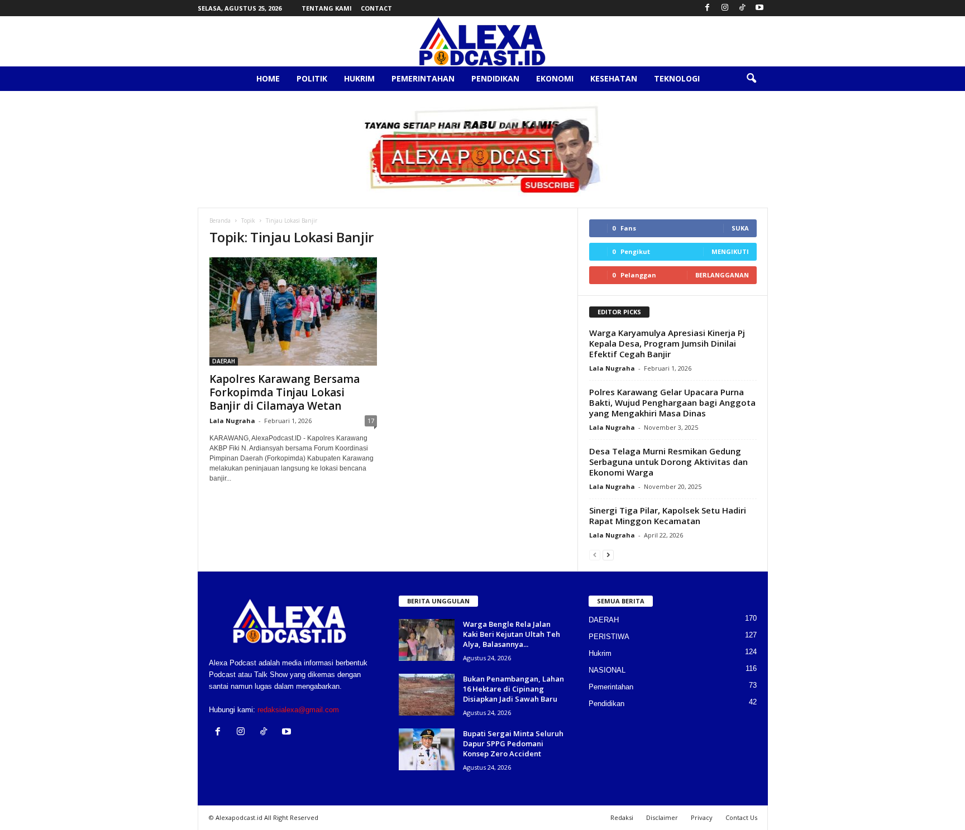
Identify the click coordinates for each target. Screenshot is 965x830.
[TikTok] (742, 8)
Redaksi (621, 817)
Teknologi (677, 78)
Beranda (220, 220)
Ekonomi (555, 78)
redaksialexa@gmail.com (298, 710)
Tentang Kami (327, 8)
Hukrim (359, 78)
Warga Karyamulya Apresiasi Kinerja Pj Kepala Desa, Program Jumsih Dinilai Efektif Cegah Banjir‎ (667, 343)
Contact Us (741, 817)
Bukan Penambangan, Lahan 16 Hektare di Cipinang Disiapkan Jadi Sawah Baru (513, 689)
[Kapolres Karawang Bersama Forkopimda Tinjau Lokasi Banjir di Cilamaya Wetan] (293, 311)
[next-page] (608, 554)
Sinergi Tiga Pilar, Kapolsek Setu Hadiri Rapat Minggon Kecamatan (667, 515)
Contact (376, 8)
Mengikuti (730, 251)
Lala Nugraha (232, 420)
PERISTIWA (609, 636)
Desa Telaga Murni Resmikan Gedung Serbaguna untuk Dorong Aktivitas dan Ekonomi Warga (668, 461)
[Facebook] (707, 8)
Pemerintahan (423, 78)
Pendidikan (495, 78)
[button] (751, 78)
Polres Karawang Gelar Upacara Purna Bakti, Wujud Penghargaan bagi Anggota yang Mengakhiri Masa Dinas (672, 402)
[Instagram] (725, 8)
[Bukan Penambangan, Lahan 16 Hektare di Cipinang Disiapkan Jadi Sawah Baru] (427, 695)
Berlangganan (722, 275)
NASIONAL (607, 670)
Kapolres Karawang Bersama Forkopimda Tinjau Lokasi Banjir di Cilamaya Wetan (284, 392)
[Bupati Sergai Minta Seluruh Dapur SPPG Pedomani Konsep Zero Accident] (427, 749)
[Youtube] (759, 8)
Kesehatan (613, 78)
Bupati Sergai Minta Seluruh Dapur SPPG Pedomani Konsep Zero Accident (513, 743)
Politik (312, 78)
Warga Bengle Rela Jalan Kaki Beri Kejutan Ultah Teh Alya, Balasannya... (511, 634)
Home (268, 78)
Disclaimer (662, 817)
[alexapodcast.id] (482, 41)
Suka (740, 228)
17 (370, 420)
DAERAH (223, 361)
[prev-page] (594, 554)
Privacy (702, 817)
